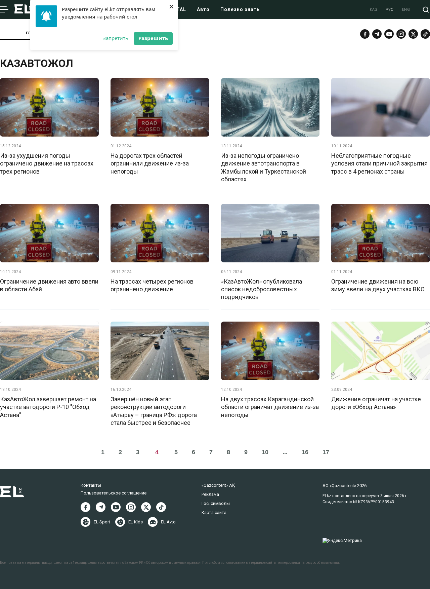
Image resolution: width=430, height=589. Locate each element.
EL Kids (135, 521)
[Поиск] (426, 9)
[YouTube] (389, 34)
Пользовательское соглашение (113, 492)
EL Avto (168, 521)
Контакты (91, 485)
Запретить (115, 38)
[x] (413, 34)
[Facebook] (365, 34)
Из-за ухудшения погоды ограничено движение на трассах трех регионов (46, 163)
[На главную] (23, 9)
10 (265, 452)
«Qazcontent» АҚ (218, 485)
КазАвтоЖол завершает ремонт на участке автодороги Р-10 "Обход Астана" (48, 407)
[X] (146, 507)
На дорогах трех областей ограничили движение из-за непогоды (150, 163)
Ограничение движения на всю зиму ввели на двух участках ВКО (378, 285)
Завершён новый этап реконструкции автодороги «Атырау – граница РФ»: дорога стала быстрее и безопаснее (154, 411)
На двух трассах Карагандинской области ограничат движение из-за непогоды (270, 407)
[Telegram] (377, 34)
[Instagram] (401, 34)
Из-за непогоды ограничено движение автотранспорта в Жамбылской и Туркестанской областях (263, 167)
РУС (390, 9)
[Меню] (4, 9)
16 (305, 452)
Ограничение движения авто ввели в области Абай (49, 285)
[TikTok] (425, 34)
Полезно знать (240, 9)
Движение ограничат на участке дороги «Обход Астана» (376, 403)
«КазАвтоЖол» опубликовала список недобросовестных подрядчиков (261, 289)
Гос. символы (216, 503)
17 (325, 452)
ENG (406, 9)
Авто (203, 9)
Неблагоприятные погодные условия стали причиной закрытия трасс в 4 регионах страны (379, 163)
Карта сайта (214, 512)
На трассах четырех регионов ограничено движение (152, 285)
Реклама (210, 494)
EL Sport (102, 521)
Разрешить (153, 38)
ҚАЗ (374, 9)
